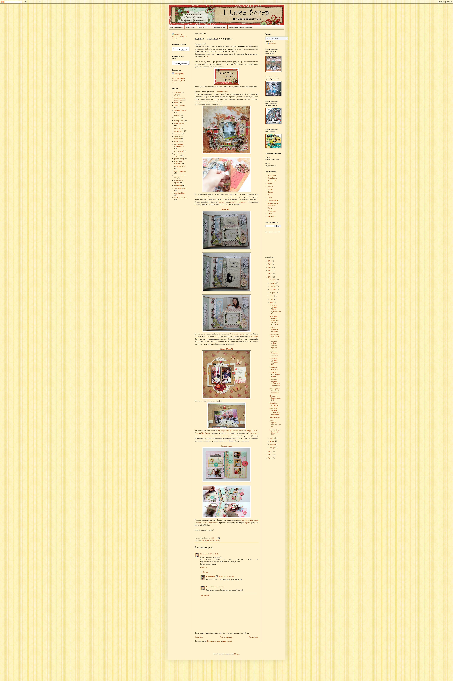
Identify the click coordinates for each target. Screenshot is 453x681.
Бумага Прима (238, 334)
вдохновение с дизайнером (179, 99)
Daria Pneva (272, 175)
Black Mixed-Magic (181, 198)
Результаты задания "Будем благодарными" (275, 309)
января (272, 447)
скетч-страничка (180, 171)
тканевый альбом (180, 188)
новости (177, 128)
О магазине (190, 27)
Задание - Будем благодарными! (275, 424)
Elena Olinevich (221, 91)
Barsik (270, 213)
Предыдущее (253, 637)
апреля (272, 438)
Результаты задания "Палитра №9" (274, 361)
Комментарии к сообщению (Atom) (219, 641)
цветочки (254, 336)
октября (273, 286)
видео (176, 102)
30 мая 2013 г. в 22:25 (211, 554)
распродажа (178, 151)
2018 (270, 261)
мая (271, 302)
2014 (270, 274)
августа (273, 292)
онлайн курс (178, 131)
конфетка (177, 118)
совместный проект (178, 181)
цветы (221, 202)
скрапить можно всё (180, 177)
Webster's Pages (275, 417)
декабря (273, 280)
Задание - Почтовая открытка (274, 329)
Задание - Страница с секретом (274, 353)
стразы (247, 522)
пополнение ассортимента (179, 145)
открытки (177, 134)
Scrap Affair (226, 209)
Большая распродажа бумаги (275, 374)
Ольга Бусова (226, 446)
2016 (270, 267)
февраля (273, 444)
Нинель (270, 192)
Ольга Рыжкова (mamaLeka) (273, 204)
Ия (201, 554)
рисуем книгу (179, 158)
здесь (208, 56)
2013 (270, 277)
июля (272, 296)
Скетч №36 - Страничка (274, 404)
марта (272, 441)
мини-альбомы (179, 123)
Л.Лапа (270, 186)
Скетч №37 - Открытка (274, 368)
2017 (270, 264)
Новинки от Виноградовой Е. (275, 398)
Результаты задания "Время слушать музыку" (273, 344)
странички (216, 540)
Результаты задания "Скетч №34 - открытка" (275, 411)
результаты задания (178, 155)
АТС (176, 95)
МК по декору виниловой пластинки (274, 391)
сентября (273, 289)
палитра (177, 141)
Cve (269, 195)
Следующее (199, 637)
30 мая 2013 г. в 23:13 (216, 587)
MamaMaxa (271, 216)
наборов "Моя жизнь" (211, 436)
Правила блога (203, 27)
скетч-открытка (179, 166)
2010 (270, 458)
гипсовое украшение (238, 202)
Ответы (205, 572)
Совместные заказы (219, 27)
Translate (273, 43)
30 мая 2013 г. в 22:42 (226, 576)
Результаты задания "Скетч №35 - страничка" (275, 382)
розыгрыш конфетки (178, 162)
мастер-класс (178, 120)
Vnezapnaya (272, 211)
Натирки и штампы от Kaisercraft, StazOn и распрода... (274, 320)
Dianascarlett (272, 181)
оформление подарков (178, 138)
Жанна (270, 183)
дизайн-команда (180, 105)
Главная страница (176, 27)
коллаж (176, 115)
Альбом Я (177, 92)
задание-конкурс (207, 540)
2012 (270, 451)
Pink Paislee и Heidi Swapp (275, 335)
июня (272, 299)
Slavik (270, 197)
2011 (270, 455)
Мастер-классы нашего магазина (240, 27)
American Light (179, 193)
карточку (254, 433)
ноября (272, 283)
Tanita (270, 208)
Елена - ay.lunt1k (273, 200)
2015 (270, 270)
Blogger (236, 654)
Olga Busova (210, 576)
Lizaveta (270, 189)
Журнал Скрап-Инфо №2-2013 (275, 432)
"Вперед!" (226, 436)
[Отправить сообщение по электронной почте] (218, 538)
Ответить (203, 567)
